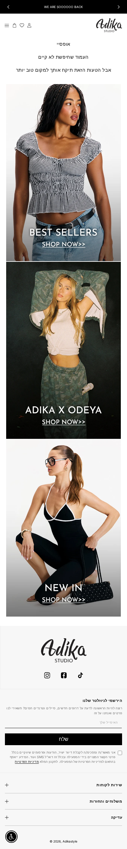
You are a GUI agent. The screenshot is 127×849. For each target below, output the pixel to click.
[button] (6, 25)
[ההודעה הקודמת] (8, 7)
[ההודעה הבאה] (118, 7)
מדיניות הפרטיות (27, 761)
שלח (63, 739)
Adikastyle (70, 841)
